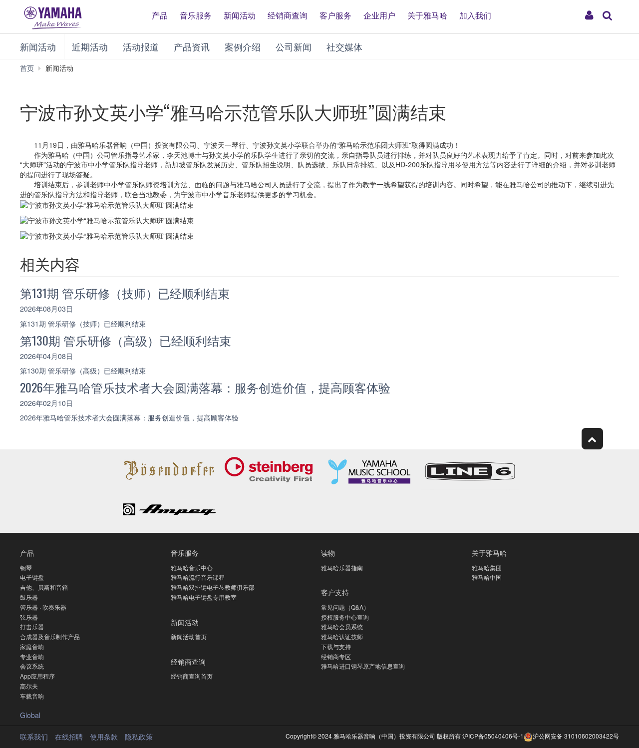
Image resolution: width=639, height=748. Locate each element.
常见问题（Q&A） (345, 607)
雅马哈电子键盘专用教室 (204, 597)
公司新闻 (294, 46)
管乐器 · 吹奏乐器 (43, 607)
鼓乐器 (29, 597)
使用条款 (104, 737)
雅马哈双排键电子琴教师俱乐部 (213, 587)
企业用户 (379, 14)
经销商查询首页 (192, 676)
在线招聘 (69, 737)
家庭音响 (32, 646)
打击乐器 (32, 626)
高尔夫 (29, 686)
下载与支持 (336, 646)
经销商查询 (288, 14)
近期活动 (90, 46)
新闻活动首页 (189, 636)
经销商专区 (336, 656)
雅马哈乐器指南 (342, 567)
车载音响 (32, 696)
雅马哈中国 (487, 577)
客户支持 (335, 592)
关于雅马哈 (427, 14)
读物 (328, 552)
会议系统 (32, 666)
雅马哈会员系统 (342, 626)
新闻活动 (240, 14)
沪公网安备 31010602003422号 (576, 736)
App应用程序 (37, 676)
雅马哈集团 (487, 567)
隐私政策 (139, 737)
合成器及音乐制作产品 (50, 636)
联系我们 (34, 737)
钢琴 (26, 567)
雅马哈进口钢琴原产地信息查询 (363, 666)
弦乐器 (29, 617)
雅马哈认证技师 (342, 636)
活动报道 (141, 46)
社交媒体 (344, 46)
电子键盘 (32, 577)
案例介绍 (243, 46)
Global (30, 715)
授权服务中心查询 (345, 617)
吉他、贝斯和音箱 (44, 587)
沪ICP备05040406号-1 (493, 736)
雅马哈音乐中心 (192, 567)
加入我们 (475, 14)
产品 (160, 14)
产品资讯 (192, 46)
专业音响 (32, 656)
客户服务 (335, 14)
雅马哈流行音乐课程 (198, 577)
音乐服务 (196, 14)
